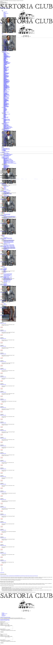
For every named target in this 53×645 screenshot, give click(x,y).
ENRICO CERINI (6, 61)
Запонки (5, 113)
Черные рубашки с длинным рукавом (9, 245)
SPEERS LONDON (6, 98)
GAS (4, 65)
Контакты (3, 150)
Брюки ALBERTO (6, 157)
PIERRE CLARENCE (7, 95)
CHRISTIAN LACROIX (7, 56)
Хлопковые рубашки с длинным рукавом (9, 247)
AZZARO (5, 51)
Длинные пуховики (6, 195)
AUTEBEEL (5, 50)
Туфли (4, 303)
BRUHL (5, 54)
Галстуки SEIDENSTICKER (8, 126)
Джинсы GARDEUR (7, 153)
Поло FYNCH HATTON (7, 280)
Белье (4, 115)
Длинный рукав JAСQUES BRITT (8, 241)
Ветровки (5, 124)
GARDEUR (5, 64)
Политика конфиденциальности (4, 619)
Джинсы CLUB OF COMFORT (8, 154)
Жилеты (5, 272)
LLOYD (5, 77)
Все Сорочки (5, 237)
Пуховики (5, 126)
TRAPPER (5, 101)
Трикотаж (5, 43)
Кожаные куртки (6, 189)
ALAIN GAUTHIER (6, 53)
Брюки (5, 12)
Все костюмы (5, 131)
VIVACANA (5, 103)
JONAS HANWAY (6, 75)
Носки (4, 116)
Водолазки (5, 267)
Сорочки (5, 139)
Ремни (4, 111)
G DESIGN (5, 63)
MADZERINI (5, 79)
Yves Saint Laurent (6, 106)
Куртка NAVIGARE (3, 191)
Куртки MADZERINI (7, 192)
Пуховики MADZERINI (7, 190)
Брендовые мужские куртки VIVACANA (32, 575)
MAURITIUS (5, 82)
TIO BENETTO (6, 100)
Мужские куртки (6, 186)
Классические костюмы (7, 130)
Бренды (3, 45)
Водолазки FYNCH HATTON (8, 273)
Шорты (5, 121)
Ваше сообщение (2, 639)
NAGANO (5, 83)
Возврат (3, 149)
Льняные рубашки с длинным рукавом (9, 246)
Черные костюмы (6, 218)
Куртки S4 (24, 575)
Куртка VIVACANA (3, 183)
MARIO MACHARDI (7, 81)
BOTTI (5, 53)
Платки (5, 118)
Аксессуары (5, 11)
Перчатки (5, 114)
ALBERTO (5, 47)
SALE (3, 38)
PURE (4, 90)
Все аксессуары (6, 117)
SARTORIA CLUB (6, 94)
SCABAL (5, 95)
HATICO (5, 69)
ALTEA (5, 48)
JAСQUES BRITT (6, 73)
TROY (5, 102)
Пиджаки (5, 15)
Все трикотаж (5, 142)
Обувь (4, 14)
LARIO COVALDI (6, 76)
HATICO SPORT (6, 70)
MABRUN (5, 78)
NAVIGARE (5, 90)
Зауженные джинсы (6, 165)
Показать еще (2, 572)
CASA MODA (6, 55)
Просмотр (2, 182)
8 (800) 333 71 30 (2, 155)
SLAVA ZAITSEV (6, 97)
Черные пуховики (3, 575)
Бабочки (5, 109)
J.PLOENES (5, 72)
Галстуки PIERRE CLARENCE (8, 127)
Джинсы (5, 120)
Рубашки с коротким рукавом (8, 238)
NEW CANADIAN (6, 91)
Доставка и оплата (4, 148)
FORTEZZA (5, 62)
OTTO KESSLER (6, 92)
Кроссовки (5, 304)
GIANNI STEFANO (6, 66)
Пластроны (5, 108)
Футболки (5, 141)
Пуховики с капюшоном (9, 575)
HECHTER (5, 71)
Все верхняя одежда (6, 128)
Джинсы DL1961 (6, 155)
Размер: (3, 185)
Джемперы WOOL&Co (7, 275)
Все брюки (5, 122)
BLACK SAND (6, 59)
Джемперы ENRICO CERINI (8, 277)
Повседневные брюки (7, 149)
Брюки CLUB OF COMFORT (8, 159)
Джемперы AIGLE (6, 276)
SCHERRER (5, 96)
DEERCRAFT (6, 58)
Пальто (5, 188)
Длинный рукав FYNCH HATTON (9, 242)
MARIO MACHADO (7, 80)
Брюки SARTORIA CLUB (7, 158)
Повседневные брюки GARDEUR (8, 162)
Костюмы (5, 41)
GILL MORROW (6, 67)
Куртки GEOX (21, 575)
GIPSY (5, 68)
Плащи (5, 125)
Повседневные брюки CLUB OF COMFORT (10, 163)
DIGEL (5, 59)
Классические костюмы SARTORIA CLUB (10, 216)
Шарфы (5, 110)
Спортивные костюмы (7, 214)
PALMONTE (5, 87)
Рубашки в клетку (6, 249)
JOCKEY (5, 74)
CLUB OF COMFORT (7, 57)
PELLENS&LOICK (6, 88)
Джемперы (5, 268)
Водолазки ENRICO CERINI (8, 274)
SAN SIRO (5, 93)
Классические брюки (7, 119)
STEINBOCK (5, 99)
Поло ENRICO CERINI (7, 281)
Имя (1, 622)
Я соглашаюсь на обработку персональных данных (8, 630)
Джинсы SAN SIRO (6, 156)
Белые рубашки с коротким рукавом (9, 244)
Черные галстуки (6, 129)
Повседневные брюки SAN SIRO (8, 160)
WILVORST (5, 104)
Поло (4, 140)
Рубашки (5, 16)
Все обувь (5, 145)
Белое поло (5, 283)
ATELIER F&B (6, 49)
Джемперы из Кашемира (7, 285)
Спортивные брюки (6, 151)
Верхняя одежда (6, 13)
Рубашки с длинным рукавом (8, 134)
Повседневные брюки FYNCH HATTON (9, 161)
